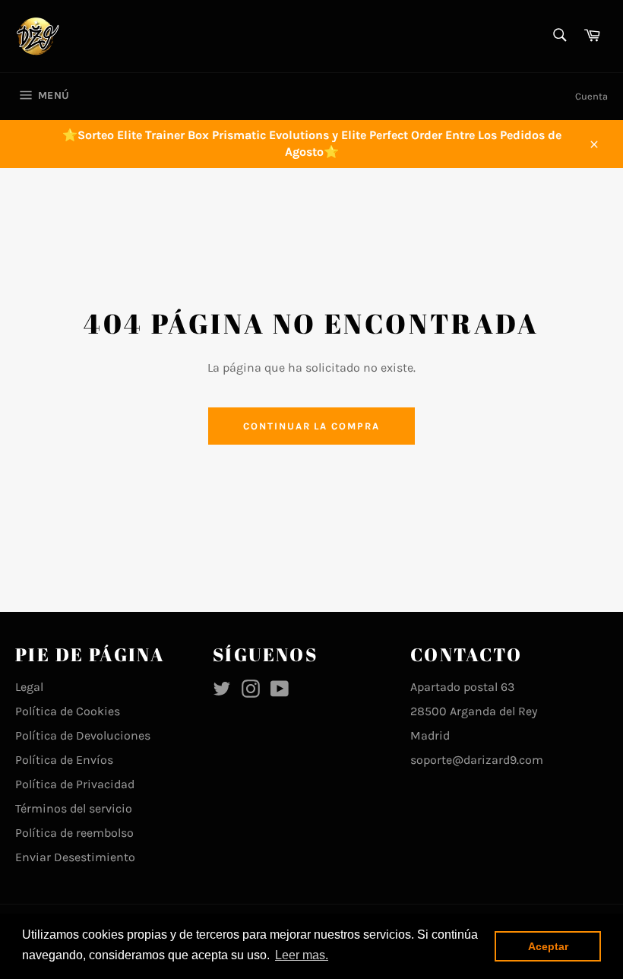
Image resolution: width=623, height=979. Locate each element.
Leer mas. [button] (301, 955)
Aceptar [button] (548, 946)
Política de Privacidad (74, 784)
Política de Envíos (64, 759)
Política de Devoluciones (82, 735)
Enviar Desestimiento (75, 857)
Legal (29, 687)
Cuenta (591, 96)
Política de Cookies (67, 711)
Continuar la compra (311, 426)
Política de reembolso (74, 832)
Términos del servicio (73, 808)
